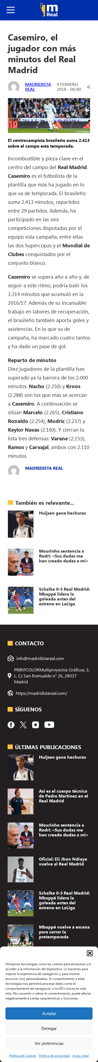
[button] (90, 953)
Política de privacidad (54, 1055)
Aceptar (49, 1013)
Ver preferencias (49, 1043)
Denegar (49, 1028)
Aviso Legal (80, 1055)
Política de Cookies (22, 1055)
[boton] (10, 10)
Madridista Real (38, 86)
